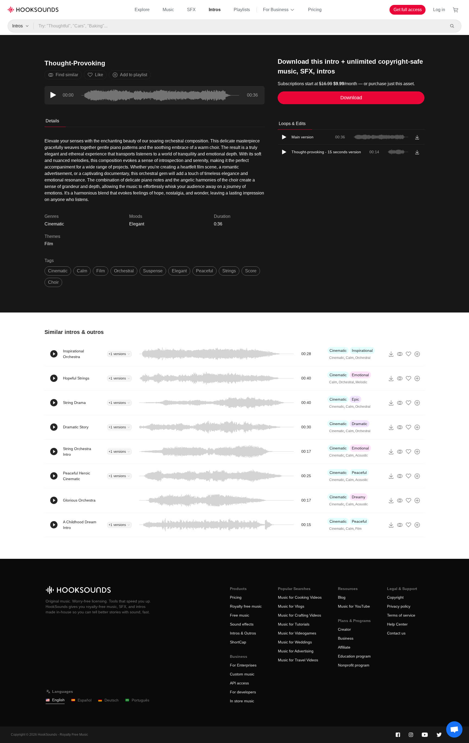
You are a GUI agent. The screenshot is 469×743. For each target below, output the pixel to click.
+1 (117, 354)
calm (82, 271)
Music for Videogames (297, 633)
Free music (239, 615)
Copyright (395, 597)
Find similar (67, 74)
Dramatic (359, 424)
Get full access (408, 9)
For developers (243, 692)
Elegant (136, 224)
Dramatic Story (75, 427)
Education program (354, 656)
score (250, 271)
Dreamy (358, 497)
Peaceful (359, 472)
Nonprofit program (353, 665)
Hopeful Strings (76, 378)
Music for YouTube (354, 606)
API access (239, 683)
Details (52, 121)
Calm (350, 358)
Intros (215, 9)
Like (99, 74)
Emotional (360, 375)
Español (84, 700)
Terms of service (401, 615)
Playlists (242, 9)
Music (168, 9)
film (100, 271)
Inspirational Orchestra (73, 354)
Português (140, 700)
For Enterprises (243, 665)
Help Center (397, 624)
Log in (439, 9)
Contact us (396, 633)
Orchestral (362, 358)
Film (49, 243)
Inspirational (362, 350)
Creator (344, 629)
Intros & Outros (243, 633)
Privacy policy (398, 606)
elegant (179, 271)
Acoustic (361, 455)
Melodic (361, 382)
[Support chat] (454, 729)
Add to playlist (133, 74)
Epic (355, 399)
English (58, 700)
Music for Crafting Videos (299, 615)
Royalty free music (246, 606)
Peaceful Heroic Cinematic (76, 476)
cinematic (58, 271)
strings (229, 271)
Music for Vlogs (291, 606)
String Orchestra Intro (77, 452)
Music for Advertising (295, 651)
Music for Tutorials (293, 624)
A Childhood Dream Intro (79, 525)
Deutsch (111, 700)
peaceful (204, 271)
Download (351, 97)
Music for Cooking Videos (300, 597)
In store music (242, 701)
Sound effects (241, 624)
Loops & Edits (292, 123)
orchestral (124, 271)
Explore (142, 9)
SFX (191, 9)
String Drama (74, 402)
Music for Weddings (295, 642)
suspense (153, 271)
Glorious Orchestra (79, 500)
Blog (342, 597)
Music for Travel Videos (298, 660)
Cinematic (338, 350)
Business (345, 638)
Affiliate (344, 647)
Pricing (315, 9)
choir (53, 282)
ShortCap (238, 642)
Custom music (242, 674)
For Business (276, 9)
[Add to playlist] (417, 354)
